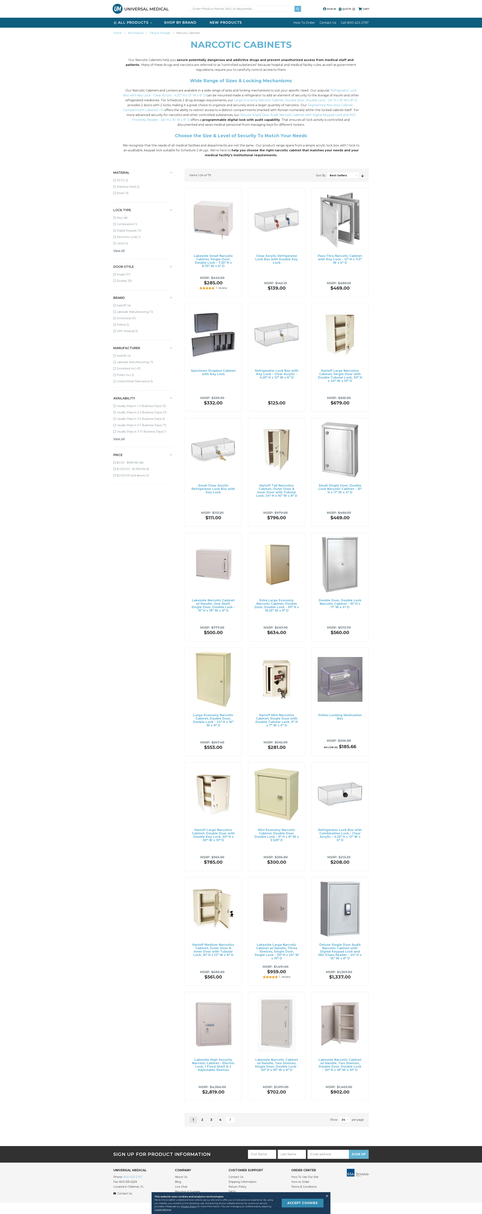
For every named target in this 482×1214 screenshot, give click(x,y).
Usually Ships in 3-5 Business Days (143, 418)
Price (118, 455)
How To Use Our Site (305, 1177)
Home (118, 33)
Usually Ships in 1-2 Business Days (144, 406)
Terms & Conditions (304, 1186)
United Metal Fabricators (137, 381)
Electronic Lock (131, 237)
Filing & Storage (160, 33)
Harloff (126, 305)
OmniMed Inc (131, 368)
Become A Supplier (187, 1191)
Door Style (123, 267)
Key (125, 217)
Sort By (321, 175)
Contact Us (328, 22)
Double (127, 281)
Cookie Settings (162, 1209)
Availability (124, 398)
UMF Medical (130, 331)
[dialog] (241, 1203)
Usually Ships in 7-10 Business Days (144, 431)
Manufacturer (126, 348)
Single (126, 274)
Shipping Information (242, 1182)
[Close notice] (326, 1196)
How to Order (300, 1182)
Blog (178, 1182)
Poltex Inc (128, 375)
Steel (125, 193)
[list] (241, 23)
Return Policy (237, 1186)
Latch (125, 243)
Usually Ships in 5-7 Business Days (144, 425)
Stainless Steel (131, 186)
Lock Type (122, 210)
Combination (129, 224)
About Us (181, 1177)
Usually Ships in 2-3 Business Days (144, 412)
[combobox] (246, 9)
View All (119, 250)
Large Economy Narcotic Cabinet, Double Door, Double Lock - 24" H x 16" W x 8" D (295, 100)
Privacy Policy (188, 1206)
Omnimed (129, 318)
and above (135, 475)
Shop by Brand (180, 23)
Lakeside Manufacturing (137, 312)
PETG (125, 180)
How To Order (304, 22)
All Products (136, 33)
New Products (226, 23)
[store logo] (141, 9)
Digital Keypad (131, 230)
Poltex (125, 324)
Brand (119, 298)
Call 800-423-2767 (355, 22)
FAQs (232, 1191)
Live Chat (181, 1186)
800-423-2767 (133, 1177)
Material (121, 172)
